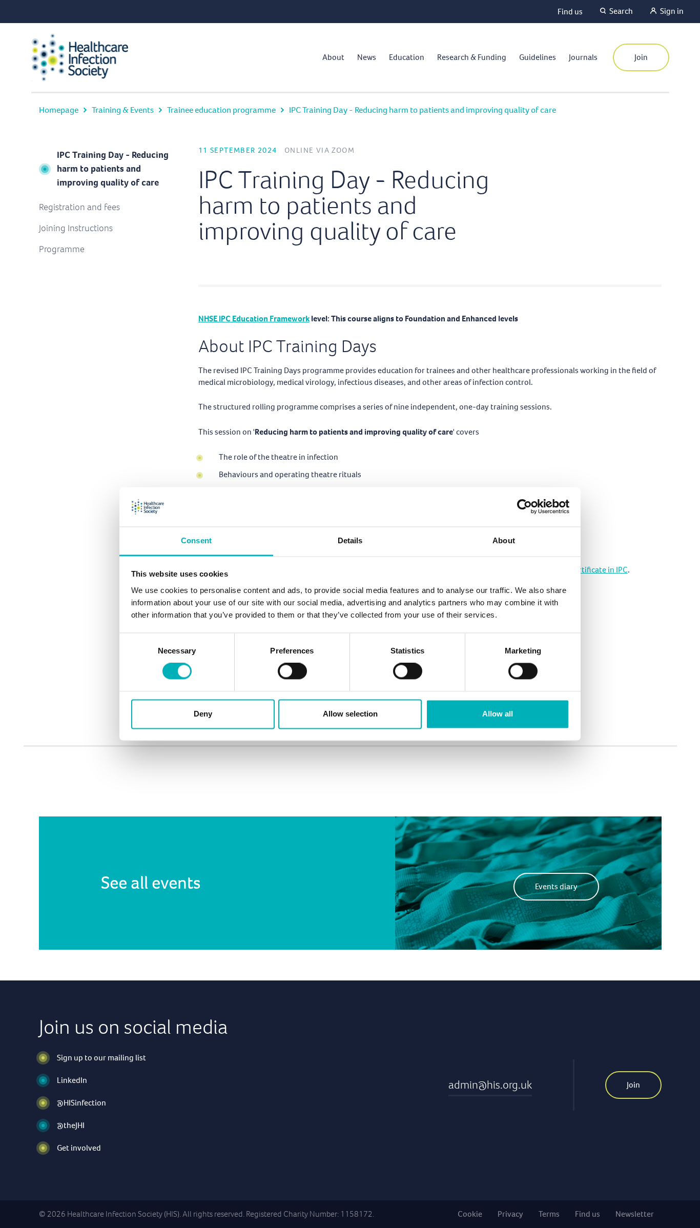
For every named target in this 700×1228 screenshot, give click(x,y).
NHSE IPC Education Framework (254, 318)
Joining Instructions (76, 228)
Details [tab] (350, 540)
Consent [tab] (196, 540)
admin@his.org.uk (490, 1084)
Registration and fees (79, 207)
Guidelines (537, 57)
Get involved (79, 1147)
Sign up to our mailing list (101, 1057)
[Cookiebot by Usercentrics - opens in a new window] (524, 507)
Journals (583, 57)
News (366, 57)
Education (406, 57)
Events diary (556, 886)
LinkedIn (72, 1080)
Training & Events (123, 110)
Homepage (58, 110)
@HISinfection (81, 1102)
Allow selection (350, 713)
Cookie (470, 1214)
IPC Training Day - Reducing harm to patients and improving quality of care (113, 169)
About (333, 57)
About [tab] (503, 540)
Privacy (510, 1214)
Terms (549, 1214)
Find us (570, 11)
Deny (203, 713)
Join (641, 57)
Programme (62, 249)
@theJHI (71, 1125)
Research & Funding (471, 57)
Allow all (497, 713)
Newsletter (634, 1214)
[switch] (292, 671)
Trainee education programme (221, 110)
